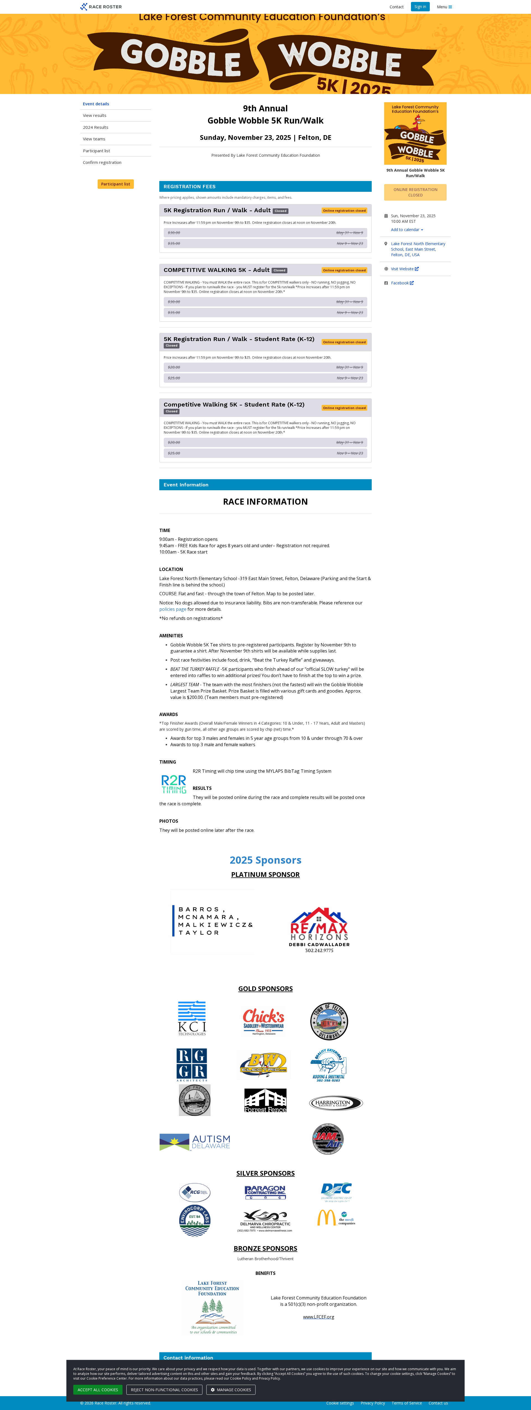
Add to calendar (405, 229)
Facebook (400, 282)
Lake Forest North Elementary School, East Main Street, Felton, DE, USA (418, 249)
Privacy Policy (373, 1403)
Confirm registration (102, 162)
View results (94, 115)
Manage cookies (233, 1389)
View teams (94, 138)
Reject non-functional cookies (164, 1389)
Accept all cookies (98, 1389)
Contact (397, 6)
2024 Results (95, 127)
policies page (172, 609)
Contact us (438, 1403)
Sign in (420, 6)
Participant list (96, 150)
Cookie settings (340, 1403)
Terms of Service (407, 1403)
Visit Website (403, 268)
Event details (96, 103)
